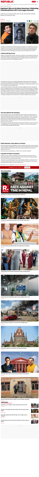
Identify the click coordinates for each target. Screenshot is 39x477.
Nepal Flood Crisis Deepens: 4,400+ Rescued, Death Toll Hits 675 (13, 194)
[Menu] (37, 1)
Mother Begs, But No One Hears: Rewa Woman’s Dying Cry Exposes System (15, 271)
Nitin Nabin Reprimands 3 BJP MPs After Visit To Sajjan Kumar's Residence (15, 245)
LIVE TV (34, 1)
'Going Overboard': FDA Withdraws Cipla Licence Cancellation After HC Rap (15, 297)
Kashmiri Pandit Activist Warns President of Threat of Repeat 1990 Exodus (15, 399)
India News (2, 247)
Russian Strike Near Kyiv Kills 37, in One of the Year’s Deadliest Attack (14, 322)
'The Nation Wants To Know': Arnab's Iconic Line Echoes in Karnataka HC (15, 373)
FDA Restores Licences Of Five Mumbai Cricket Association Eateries (14, 348)
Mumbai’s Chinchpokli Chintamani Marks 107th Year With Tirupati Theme (15, 220)
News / (1, 4)
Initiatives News (3, 412)
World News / (5, 4)
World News (2, 21)
